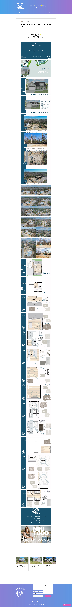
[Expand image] (36, 122)
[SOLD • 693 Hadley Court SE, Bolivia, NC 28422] (36, 560)
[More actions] (50, 21)
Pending (22, 545)
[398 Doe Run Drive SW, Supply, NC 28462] (22, 560)
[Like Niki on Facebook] (34, 8)
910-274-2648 (18, 589)
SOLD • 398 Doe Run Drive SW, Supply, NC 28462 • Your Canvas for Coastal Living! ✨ (22, 566)
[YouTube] (38, 8)
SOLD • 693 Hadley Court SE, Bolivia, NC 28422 (35, 566)
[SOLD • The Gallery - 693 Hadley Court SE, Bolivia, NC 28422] (50, 560)
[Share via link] (27, 548)
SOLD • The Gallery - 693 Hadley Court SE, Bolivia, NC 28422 (49, 566)
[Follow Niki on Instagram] (36, 8)
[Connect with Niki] (41, 8)
